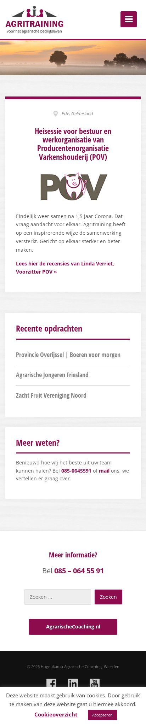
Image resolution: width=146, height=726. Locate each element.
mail (104, 470)
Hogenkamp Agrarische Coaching (71, 666)
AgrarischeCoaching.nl (73, 626)
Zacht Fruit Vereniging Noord (51, 395)
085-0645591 (76, 470)
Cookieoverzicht (56, 714)
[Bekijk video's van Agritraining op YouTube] (95, 684)
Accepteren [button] (102, 715)
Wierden (111, 666)
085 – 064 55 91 (79, 570)
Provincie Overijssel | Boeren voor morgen (68, 354)
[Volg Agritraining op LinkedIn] (73, 684)
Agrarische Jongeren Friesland (52, 374)
